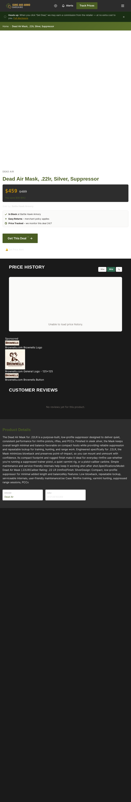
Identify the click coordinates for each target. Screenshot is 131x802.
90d (111, 269)
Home (6, 26)
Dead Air (8, 171)
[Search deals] (55, 6)
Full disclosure (20, 18)
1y (119, 269)
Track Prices (87, 5)
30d (102, 269)
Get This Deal (20, 238)
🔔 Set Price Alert (14, 249)
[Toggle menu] (122, 6)
